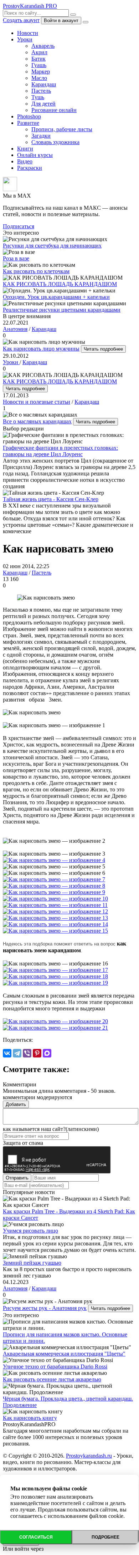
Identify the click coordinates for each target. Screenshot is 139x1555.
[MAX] (47, 1053)
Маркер (40, 71)
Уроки (24, 39)
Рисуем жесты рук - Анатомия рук (45, 1308)
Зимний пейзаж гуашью (32, 1263)
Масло (39, 78)
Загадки (41, 136)
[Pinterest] (37, 1053)
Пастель (41, 91)
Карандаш (43, 84)
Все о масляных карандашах (37, 421)
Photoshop (29, 116)
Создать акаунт (21, 20)
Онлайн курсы (35, 155)
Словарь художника (55, 142)
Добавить (16, 1104)
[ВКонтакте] (7, 1053)
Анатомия (15, 329)
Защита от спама (23, 1143)
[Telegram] (17, 1053)
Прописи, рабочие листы (61, 129)
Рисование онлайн (54, 110)
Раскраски (29, 168)
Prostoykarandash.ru (89, 1456)
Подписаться (18, 226)
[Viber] (27, 1053)
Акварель (43, 46)
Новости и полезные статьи (36, 402)
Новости (27, 33)
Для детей (43, 104)
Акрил (39, 52)
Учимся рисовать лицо (30, 1231)
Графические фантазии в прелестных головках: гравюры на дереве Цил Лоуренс (60, 451)
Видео (24, 161)
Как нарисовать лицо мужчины (41, 349)
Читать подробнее (103, 349)
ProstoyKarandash (30, 6)
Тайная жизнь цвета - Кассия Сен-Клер (50, 499)
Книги (25, 149)
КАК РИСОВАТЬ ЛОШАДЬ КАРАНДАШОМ (60, 381)
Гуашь (38, 65)
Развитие (28, 123)
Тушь (37, 97)
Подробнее (105, 1537)
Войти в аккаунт (61, 20)
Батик (38, 59)
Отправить (17, 1178)
